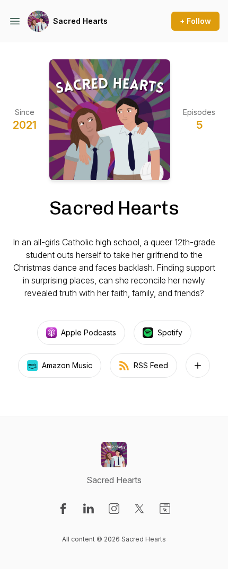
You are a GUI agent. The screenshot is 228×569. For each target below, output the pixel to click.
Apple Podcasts (88, 332)
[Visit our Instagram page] (114, 508)
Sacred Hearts (80, 20)
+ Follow (195, 20)
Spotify (169, 332)
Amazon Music (67, 365)
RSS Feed (151, 365)
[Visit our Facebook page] (63, 508)
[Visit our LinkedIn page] (88, 508)
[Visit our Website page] (165, 508)
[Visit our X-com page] (139, 508)
